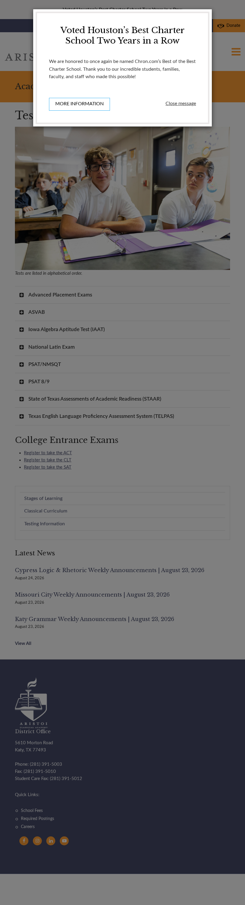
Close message (181, 103)
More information (79, 103)
